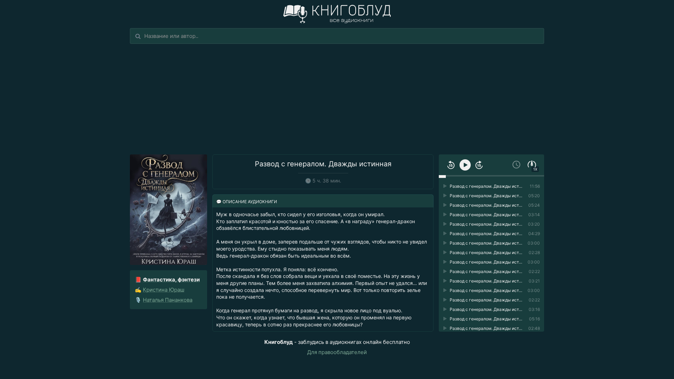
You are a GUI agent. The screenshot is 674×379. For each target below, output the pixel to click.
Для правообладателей (337, 352)
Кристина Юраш (163, 289)
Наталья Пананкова (167, 300)
